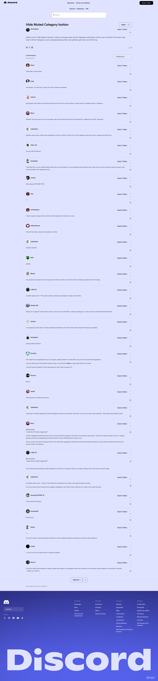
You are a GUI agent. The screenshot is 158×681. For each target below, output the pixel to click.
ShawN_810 (34, 305)
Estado (76, 610)
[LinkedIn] (32, 47)
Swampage (34, 161)
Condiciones (141, 604)
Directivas (140, 614)
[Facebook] (27, 47)
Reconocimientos (142, 617)
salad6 (33, 391)
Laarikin (33, 178)
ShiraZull (33, 353)
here (69, 363)
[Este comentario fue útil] (130, 65)
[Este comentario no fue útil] (130, 70)
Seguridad (119, 607)
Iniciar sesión (29, 586)
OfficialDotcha (35, 225)
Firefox (33, 546)
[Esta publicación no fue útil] (130, 35)
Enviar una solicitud (83, 3)
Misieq (33, 273)
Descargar (77, 604)
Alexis (32, 65)
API (87, 9)
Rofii (32, 257)
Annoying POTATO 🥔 (37, 495)
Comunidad (120, 620)
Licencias (140, 620)
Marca (97, 610)
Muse (32, 113)
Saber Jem (34, 145)
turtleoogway (35, 209)
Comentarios (120, 614)
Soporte (119, 604)
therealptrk (34, 337)
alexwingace (34, 29)
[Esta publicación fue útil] (130, 29)
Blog (117, 610)
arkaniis (33, 97)
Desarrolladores (121, 623)
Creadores (119, 617)
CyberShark (34, 129)
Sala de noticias (100, 614)
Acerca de (98, 604)
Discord (72, 9)
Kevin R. (33, 562)
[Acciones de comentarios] (130, 74)
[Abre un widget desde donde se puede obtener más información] (150, 678)
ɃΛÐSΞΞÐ (34, 289)
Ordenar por (120, 56)
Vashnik (33, 321)
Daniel (33, 527)
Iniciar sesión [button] (146, 3)
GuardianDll (34, 511)
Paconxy (33, 375)
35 (131, 47)
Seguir (123, 24)
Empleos (98, 607)
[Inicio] (10, 3)
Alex (32, 194)
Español (9, 609)
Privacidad (140, 607)
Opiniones (70, 3)
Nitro (76, 607)
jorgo (32, 81)
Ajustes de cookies (143, 610)
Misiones (119, 626)
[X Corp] (29, 47)
